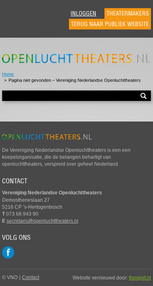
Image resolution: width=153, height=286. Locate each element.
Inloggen (83, 13)
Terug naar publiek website (110, 24)
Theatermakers (127, 13)
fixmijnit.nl (140, 278)
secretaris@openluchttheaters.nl (42, 221)
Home (8, 74)
